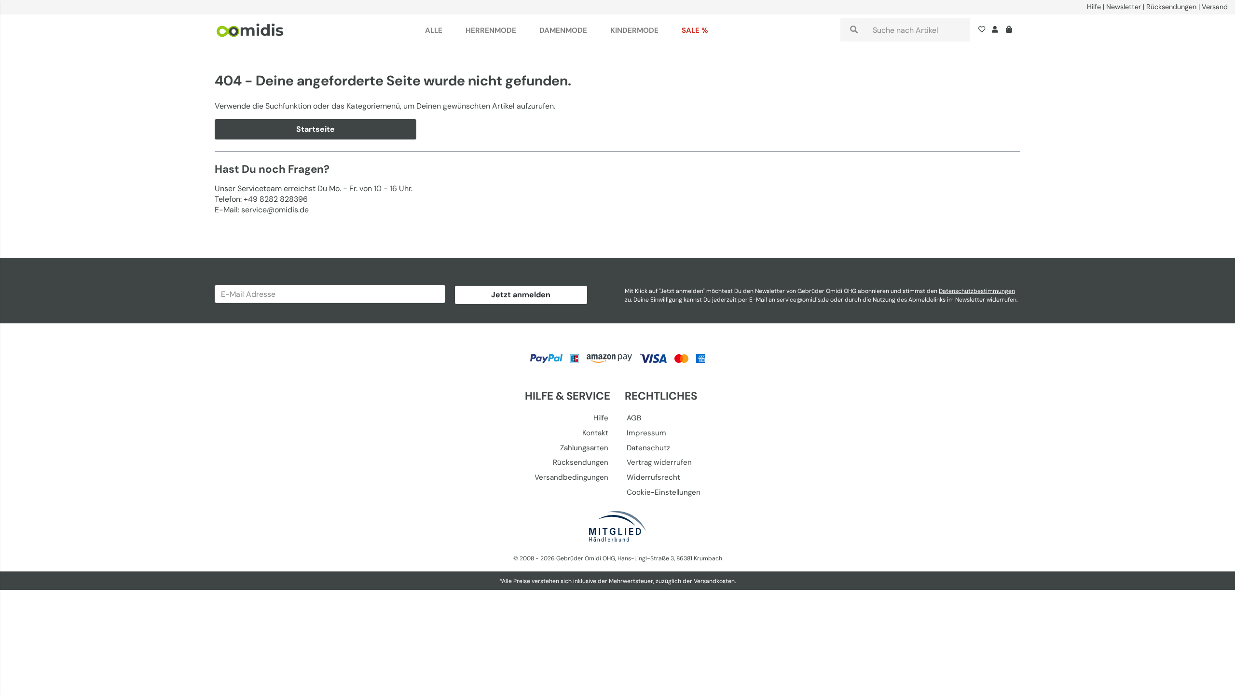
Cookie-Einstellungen (663, 492)
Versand (1215, 6)
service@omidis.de (803, 300)
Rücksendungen (1171, 6)
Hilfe (1094, 6)
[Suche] (853, 30)
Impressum (646, 433)
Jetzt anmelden (520, 295)
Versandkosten (714, 581)
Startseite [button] (315, 129)
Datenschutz (648, 448)
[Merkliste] (984, 30)
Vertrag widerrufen (659, 462)
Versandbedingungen (571, 477)
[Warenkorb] (1011, 30)
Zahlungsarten (584, 448)
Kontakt (595, 433)
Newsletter (1123, 6)
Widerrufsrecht (653, 477)
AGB (634, 418)
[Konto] (995, 30)
